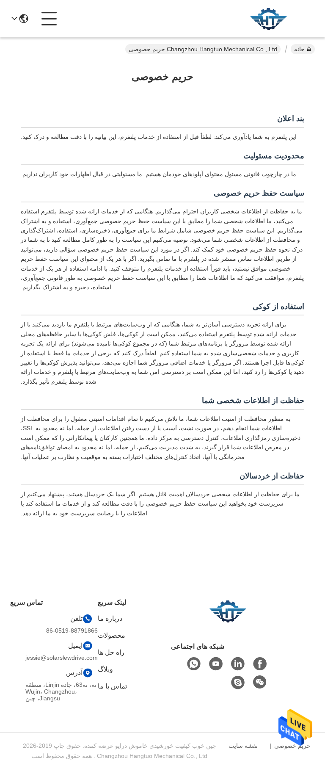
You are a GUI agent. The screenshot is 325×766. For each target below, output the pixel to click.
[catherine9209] (237, 683)
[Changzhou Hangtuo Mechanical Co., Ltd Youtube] (215, 664)
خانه (299, 49)
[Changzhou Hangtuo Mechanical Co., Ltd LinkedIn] (237, 664)
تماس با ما (112, 686)
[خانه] (227, 621)
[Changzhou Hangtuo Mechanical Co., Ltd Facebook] (259, 664)
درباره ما (110, 618)
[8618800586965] (193, 664)
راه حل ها (111, 652)
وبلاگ (105, 669)
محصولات (111, 635)
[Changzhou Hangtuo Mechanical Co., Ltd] (268, 18)
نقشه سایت (243, 745)
